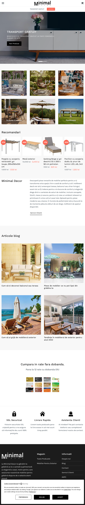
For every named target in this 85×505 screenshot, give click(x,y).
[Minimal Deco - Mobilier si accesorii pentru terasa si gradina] (42, 3)
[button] (3, 3)
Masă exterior (28, 159)
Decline (42, 497)
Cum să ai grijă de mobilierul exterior (19, 337)
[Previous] (1, 155)
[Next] (83, 155)
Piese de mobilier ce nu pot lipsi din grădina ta (61, 287)
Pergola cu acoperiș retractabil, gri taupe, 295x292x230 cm (11, 163)
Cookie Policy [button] (67, 489)
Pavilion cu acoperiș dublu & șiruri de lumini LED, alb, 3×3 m (73, 163)
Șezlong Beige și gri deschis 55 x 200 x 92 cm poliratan (53, 161)
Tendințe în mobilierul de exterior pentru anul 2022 (63, 338)
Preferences (23, 497)
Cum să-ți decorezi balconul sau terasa (20, 286)
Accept (60, 497)
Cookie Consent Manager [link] (11, 483)
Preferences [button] (32, 492)
